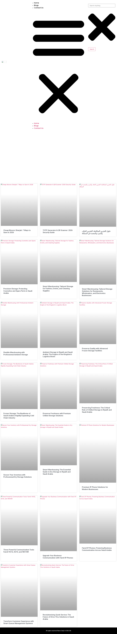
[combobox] (101, 5)
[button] (59, 65)
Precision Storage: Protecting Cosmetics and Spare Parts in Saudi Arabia (17, 291)
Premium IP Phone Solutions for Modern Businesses (95, 488)
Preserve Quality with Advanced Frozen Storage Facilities (95, 350)
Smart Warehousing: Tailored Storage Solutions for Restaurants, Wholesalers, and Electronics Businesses (97, 292)
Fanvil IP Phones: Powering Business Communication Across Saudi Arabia (97, 549)
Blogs (36, 5)
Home (36, 3)
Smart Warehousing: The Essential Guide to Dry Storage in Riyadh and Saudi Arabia (57, 472)
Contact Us (38, 8)
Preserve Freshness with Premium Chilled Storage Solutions (57, 414)
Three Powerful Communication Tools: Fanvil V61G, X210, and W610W (18, 551)
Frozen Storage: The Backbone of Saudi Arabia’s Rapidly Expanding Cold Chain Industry (18, 415)
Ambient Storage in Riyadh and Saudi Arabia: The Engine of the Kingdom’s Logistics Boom (58, 354)
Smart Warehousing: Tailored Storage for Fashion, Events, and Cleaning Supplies (58, 288)
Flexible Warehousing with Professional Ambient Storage (15, 353)
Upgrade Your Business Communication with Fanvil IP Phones (58, 557)
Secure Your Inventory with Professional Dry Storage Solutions (17, 476)
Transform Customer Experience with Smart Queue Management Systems (18, 622)
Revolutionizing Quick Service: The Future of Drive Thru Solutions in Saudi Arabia (58, 617)
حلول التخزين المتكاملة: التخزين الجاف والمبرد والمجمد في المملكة (96, 232)
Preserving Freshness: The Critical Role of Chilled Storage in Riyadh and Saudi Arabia (97, 410)
